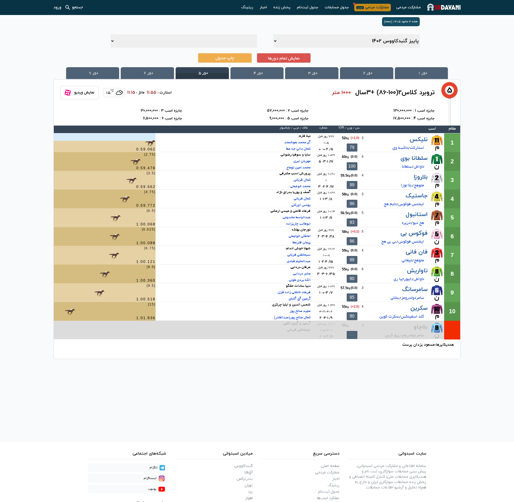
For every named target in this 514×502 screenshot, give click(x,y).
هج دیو (418, 223)
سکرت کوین (389, 317)
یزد (250, 491)
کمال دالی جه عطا (298, 149)
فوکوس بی (414, 233)
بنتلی (395, 298)
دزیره (406, 223)
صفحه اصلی (330, 466)
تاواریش (417, 271)
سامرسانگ (415, 289)
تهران (248, 485)
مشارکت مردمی (408, 7)
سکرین (419, 308)
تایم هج (390, 204)
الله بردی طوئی (300, 280)
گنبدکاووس (243, 466)
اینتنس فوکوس (411, 204)
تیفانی (407, 260)
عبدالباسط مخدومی (297, 218)
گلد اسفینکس (412, 317)
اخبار (263, 7)
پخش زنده (281, 7)
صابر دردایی (302, 274)
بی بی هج (388, 242)
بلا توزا (406, 185)
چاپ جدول (225, 58)
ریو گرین (392, 335)
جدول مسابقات (337, 7)
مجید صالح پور (300, 311)
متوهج (419, 185)
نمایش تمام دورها (284, 58)
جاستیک (417, 196)
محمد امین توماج (298, 168)
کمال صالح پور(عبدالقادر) (292, 318)
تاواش (419, 167)
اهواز (249, 498)
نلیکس (419, 139)
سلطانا (406, 167)
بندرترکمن (245, 478)
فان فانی (417, 252)
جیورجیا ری (402, 279)
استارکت (417, 148)
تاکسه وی (400, 148)
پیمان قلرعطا (301, 243)
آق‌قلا (248, 472)
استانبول (417, 214)
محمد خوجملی (300, 186)
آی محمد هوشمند (297, 143)
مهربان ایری (302, 161)
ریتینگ (247, 7)
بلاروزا (421, 177)
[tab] (421, 73)
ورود (57, 7)
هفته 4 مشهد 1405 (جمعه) (401, 21)
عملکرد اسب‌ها (328, 498)
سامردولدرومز (412, 298)
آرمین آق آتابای (300, 299)
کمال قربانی (302, 180)
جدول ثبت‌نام (307, 7)
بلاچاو (421, 327)
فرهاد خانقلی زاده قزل (294, 292)
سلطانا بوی (414, 158)
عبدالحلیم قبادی (299, 261)
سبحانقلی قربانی (299, 255)
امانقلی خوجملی (300, 236)
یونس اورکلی (301, 205)
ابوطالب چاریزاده (298, 224)
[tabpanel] (257, 219)
